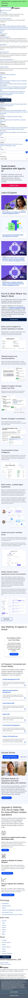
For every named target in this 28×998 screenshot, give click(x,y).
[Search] (1, 135)
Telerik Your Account (17, 144)
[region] (14, 988)
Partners (2, 118)
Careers (25, 132)
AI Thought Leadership (5, 18)
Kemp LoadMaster (9, 88)
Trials (3, 923)
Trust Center (20, 132)
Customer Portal (14, 104)
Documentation (3, 112)
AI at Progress (3, 12)
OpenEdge (7, 82)
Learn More (4, 5)
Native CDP (6, 714)
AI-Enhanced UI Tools (5, 91)
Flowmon (2, 88)
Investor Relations (4, 132)
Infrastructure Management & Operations (17, 87)
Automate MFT (6, 95)
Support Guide (3, 105)
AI (0, 11)
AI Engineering (3, 33)
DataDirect (14, 80)
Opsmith (2, 31)
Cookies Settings (14, 995)
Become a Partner (11, 119)
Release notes (14, 319)
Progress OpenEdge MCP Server (19, 29)
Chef (5, 87)
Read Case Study (6, 797)
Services (2, 107)
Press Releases (12, 132)
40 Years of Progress (7, 953)
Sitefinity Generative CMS (17, 307)
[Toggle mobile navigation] (1, 154)
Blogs (17, 112)
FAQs (5, 113)
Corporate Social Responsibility (7, 129)
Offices (2, 133)
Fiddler (21, 91)
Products (2, 73)
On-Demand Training (17, 116)
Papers (15, 110)
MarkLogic (2, 80)
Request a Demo (14, 185)
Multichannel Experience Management (10, 691)
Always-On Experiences (10, 736)
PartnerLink (9, 144)
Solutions (2, 35)
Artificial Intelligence (5, 37)
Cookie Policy (13, 986)
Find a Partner (3, 119)
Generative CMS (18, 27)
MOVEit (5, 85)
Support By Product (5, 104)
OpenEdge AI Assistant (5, 29)
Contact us (5, 957)
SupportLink (3, 144)
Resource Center (9, 110)
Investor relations (6, 946)
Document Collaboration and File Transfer (12, 914)
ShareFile (24, 83)
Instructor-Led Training (5, 116)
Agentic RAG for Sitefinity (19, 26)
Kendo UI (19, 83)
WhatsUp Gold (17, 88)
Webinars (20, 110)
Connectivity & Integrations (11, 725)
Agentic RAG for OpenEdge (6, 27)
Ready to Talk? (12, 145)
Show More (6, 619)
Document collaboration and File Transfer (13, 93)
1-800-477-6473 (4, 145)
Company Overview (5, 127)
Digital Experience (4, 52)
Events (21, 112)
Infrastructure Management (6, 59)
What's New (4, 159)
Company (2, 124)
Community (10, 105)
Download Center (22, 104)
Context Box (25, 27)
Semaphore (8, 80)
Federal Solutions (4, 67)
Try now (5, 850)
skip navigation (5, 8)
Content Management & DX (11, 679)
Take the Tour (14, 654)
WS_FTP (6, 97)
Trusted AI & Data (4, 74)
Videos (24, 110)
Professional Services (8, 894)
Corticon (19, 80)
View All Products (6, 100)
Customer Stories (6, 942)
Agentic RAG (10, 26)
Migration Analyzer (7, 873)
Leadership (12, 127)
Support (2, 102)
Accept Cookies (14, 992)
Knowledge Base (12, 112)
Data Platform (3, 26)
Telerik (15, 83)
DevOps (2, 87)
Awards (4, 944)
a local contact (7, 964)
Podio (1, 85)
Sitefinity (11, 83)
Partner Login (19, 119)
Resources (2, 108)
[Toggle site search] (1, 147)
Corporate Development (21, 127)
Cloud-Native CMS (8, 703)
